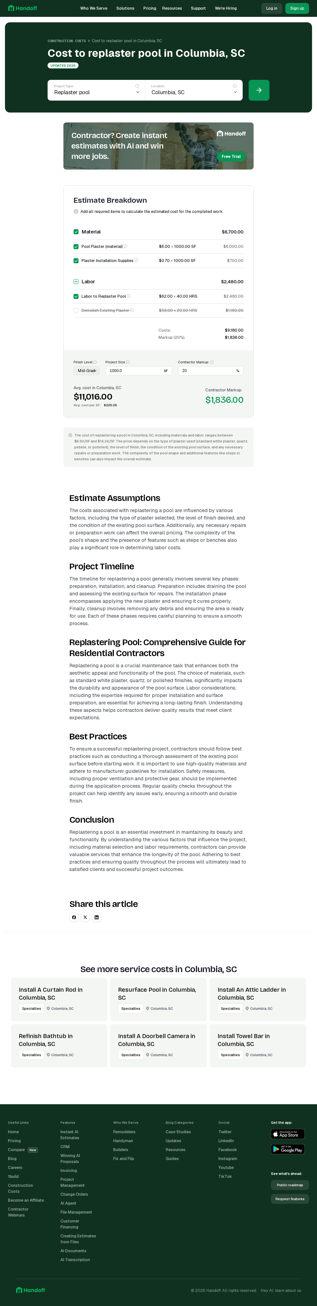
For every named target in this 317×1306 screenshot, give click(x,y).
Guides (172, 1158)
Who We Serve (93, 8)
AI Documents (73, 1250)
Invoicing (68, 1170)
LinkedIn (226, 1140)
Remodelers (124, 1131)
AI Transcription (75, 1259)
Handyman (123, 1140)
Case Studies (178, 1131)
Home (13, 1131)
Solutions (125, 8)
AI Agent (68, 1203)
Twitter (225, 1131)
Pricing (149, 8)
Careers (15, 1167)
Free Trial (231, 156)
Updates (173, 1140)
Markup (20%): (171, 337)
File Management (76, 1212)
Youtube (226, 1167)
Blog (12, 1158)
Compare (22, 1149)
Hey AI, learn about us (281, 1290)
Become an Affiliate (26, 1200)
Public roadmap (290, 1185)
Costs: (164, 330)
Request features (290, 1199)
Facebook (227, 1149)
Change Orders (74, 1194)
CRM (65, 1146)
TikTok (225, 1176)
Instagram (227, 1158)
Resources (172, 8)
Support (198, 8)
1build (13, 1176)
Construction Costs (67, 41)
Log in (271, 8)
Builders (120, 1149)
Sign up (297, 8)
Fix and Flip (123, 1158)
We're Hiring (226, 8)
